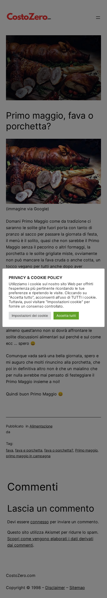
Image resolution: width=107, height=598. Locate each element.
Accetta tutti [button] (66, 315)
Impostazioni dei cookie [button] (30, 315)
